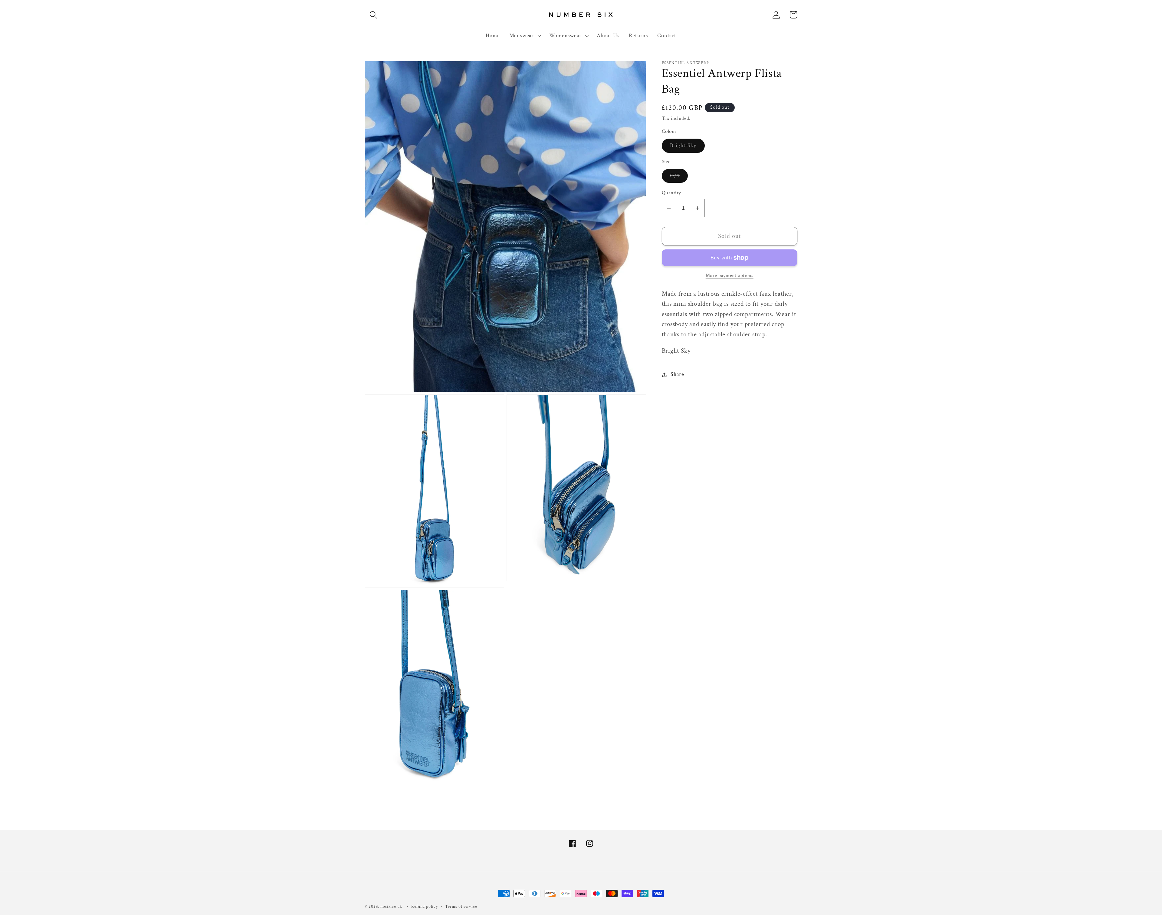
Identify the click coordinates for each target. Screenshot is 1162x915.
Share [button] (677, 374)
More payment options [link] (729, 275)
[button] (373, 14)
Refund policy (424, 906)
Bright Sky (687, 147)
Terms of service (461, 906)
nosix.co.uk (391, 906)
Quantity (671, 192)
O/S (679, 177)
